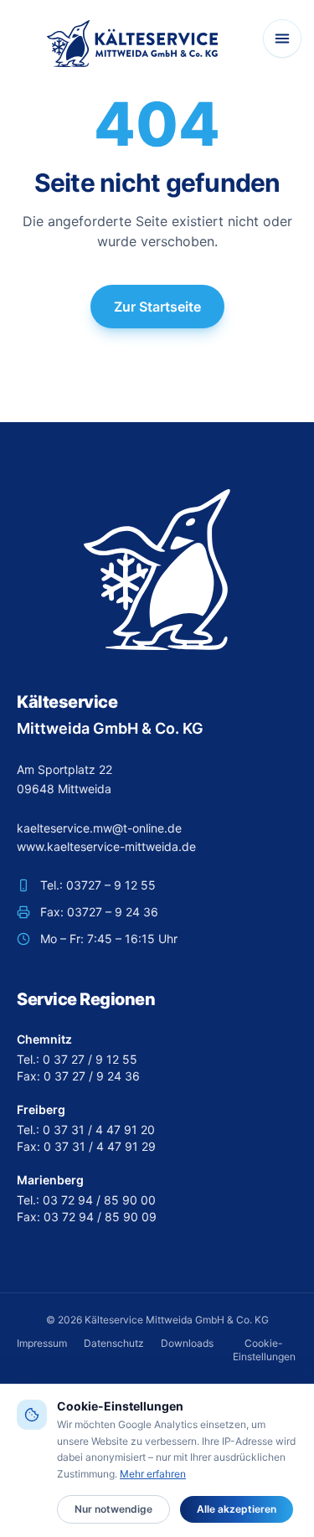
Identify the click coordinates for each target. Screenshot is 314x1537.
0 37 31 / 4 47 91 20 (99, 1129)
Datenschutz (114, 1343)
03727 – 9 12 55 (111, 885)
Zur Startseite (157, 306)
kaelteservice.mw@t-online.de (99, 828)
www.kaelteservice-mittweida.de (106, 846)
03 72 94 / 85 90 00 (99, 1200)
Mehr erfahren (153, 1473)
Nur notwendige (113, 1509)
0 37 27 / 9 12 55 (90, 1059)
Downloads (187, 1343)
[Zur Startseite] (132, 43)
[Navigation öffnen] (282, 38)
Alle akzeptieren (236, 1509)
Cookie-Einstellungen (264, 1350)
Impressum (42, 1343)
